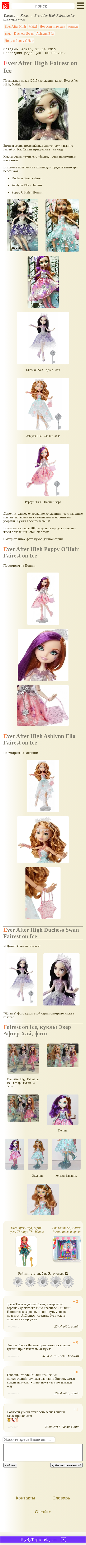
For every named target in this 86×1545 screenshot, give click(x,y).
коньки (73, 26)
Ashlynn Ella (45, 33)
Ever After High (15, 26)
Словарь (61, 1497)
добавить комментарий (66, 1465)
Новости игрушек (52, 26)
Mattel (33, 26)
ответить (13, 1326)
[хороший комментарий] (75, 1301)
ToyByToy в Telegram (38, 1539)
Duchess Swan (24, 33)
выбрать (10, 1465)
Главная (9, 15)
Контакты (25, 1497)
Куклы (24, 15)
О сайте (43, 1511)
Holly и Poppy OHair (19, 40)
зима (8, 33)
